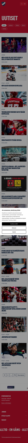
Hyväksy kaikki (14, 223)
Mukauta (14, 228)
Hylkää (14, 232)
